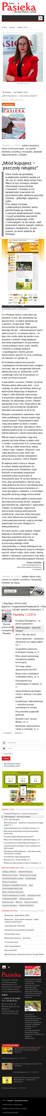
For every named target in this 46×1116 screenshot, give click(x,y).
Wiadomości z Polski (9, 875)
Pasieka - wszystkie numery (17, 1101)
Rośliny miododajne (9, 882)
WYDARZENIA (8, 105)
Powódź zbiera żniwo (12, 934)
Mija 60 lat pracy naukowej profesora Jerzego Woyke (24, 954)
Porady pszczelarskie (10, 1112)
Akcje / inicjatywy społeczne (12, 892)
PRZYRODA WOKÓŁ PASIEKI (12, 879)
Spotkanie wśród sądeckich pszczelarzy (19, 930)
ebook (32, 576)
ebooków (12, 154)
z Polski (16, 1054)
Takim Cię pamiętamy (12, 946)
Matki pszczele (8, 902)
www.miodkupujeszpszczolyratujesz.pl (20, 487)
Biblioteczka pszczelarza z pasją (14, 1108)
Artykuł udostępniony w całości (13, 895)
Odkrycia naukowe (31, 902)
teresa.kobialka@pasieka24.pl (32, 565)
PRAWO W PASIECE (26, 906)
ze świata (17, 1068)
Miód (31, 885)
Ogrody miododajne (9, 906)
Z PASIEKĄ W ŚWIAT (9, 899)
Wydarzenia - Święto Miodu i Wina (16, 915)
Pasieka (12, 27)
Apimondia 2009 (10, 950)
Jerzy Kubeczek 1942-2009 (14, 926)
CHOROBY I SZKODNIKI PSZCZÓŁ (14, 885)
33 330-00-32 (12, 1001)
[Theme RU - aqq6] (19, 7)
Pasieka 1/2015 (22, 27)
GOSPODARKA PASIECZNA (12, 889)
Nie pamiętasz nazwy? (12, 764)
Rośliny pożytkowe (26, 899)
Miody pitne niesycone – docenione (17, 938)
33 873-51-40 (9, 998)
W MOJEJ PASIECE (9, 872)
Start (5, 27)
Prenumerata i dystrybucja (12, 1104)
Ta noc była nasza (11, 942)
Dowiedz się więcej (11, 582)
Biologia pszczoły (33, 895)
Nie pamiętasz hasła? (12, 766)
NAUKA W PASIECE (26, 872)
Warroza (19, 902)
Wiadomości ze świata (28, 875)
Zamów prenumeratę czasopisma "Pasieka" (8, 628)
